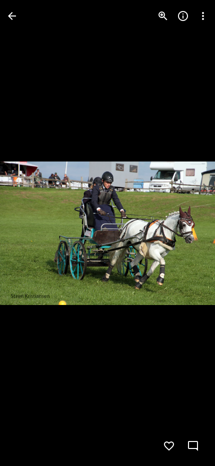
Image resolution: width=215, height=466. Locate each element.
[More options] (203, 16)
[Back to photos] (12, 16)
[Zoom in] (163, 16)
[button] (28, 233)
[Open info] (183, 16)
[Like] (169, 446)
